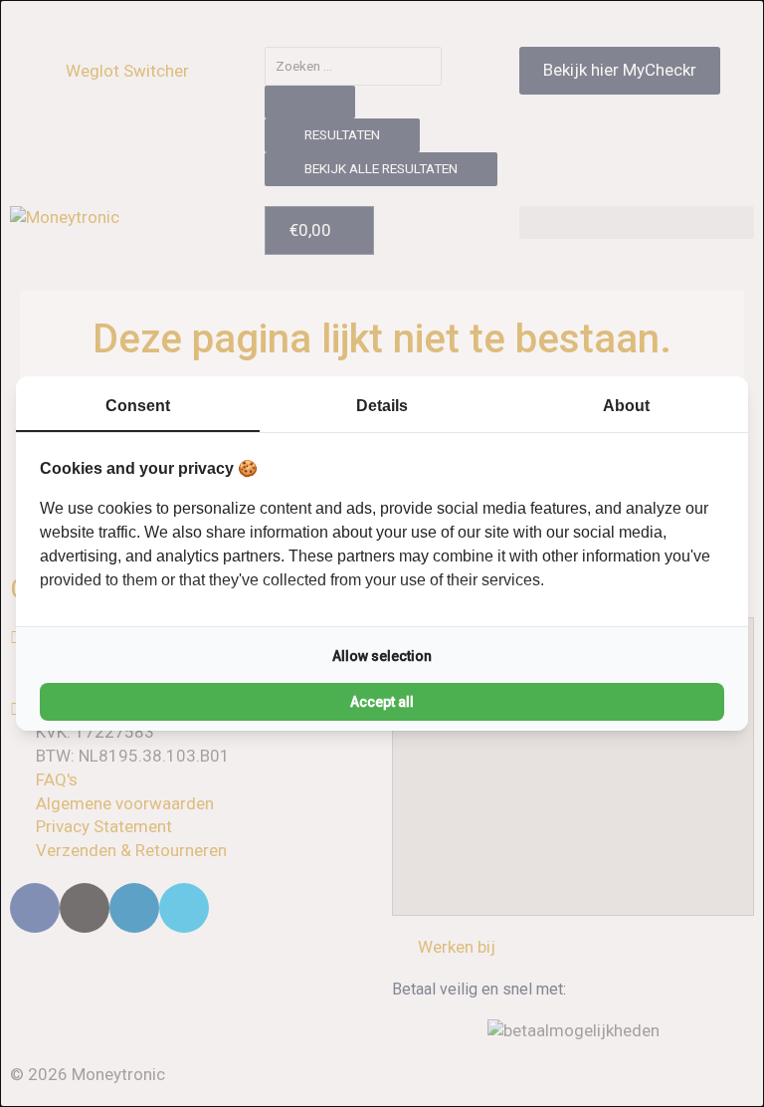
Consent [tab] (137, 405)
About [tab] (626, 405)
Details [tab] (382, 405)
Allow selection (382, 656)
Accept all (382, 702)
